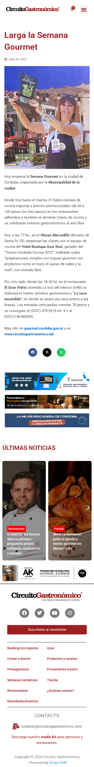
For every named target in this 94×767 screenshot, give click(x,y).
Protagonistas (18, 669)
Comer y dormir (19, 659)
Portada (59, 528)
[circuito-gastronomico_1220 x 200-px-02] (47, 573)
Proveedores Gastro (62, 669)
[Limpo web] (47, 422)
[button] (84, 9)
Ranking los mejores (22, 648)
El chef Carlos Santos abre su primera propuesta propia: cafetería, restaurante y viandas (24, 543)
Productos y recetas (62, 659)
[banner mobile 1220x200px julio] (47, 401)
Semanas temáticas (22, 680)
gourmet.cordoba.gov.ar (43, 328)
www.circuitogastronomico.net (29, 334)
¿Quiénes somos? (60, 691)
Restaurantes (16, 528)
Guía (50, 648)
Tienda (52, 680)
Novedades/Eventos (22, 701)
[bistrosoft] (47, 381)
